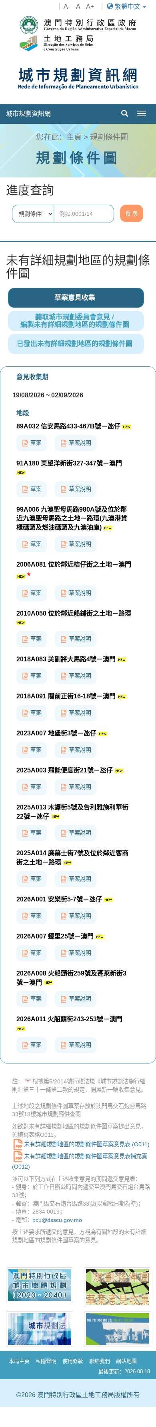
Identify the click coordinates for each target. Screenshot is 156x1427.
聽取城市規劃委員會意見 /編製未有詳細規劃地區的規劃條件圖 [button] (74, 320)
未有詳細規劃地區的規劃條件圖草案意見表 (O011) (87, 1144)
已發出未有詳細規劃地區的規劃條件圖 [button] (74, 344)
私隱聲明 (46, 1361)
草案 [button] (35, 443)
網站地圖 (126, 1361)
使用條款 (72, 1361)
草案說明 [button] (79, 443)
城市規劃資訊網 (28, 113)
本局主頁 (19, 1361)
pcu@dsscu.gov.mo (57, 1220)
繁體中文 (127, 6)
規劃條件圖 (109, 137)
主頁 (74, 137)
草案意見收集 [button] (74, 297)
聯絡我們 (99, 1361)
